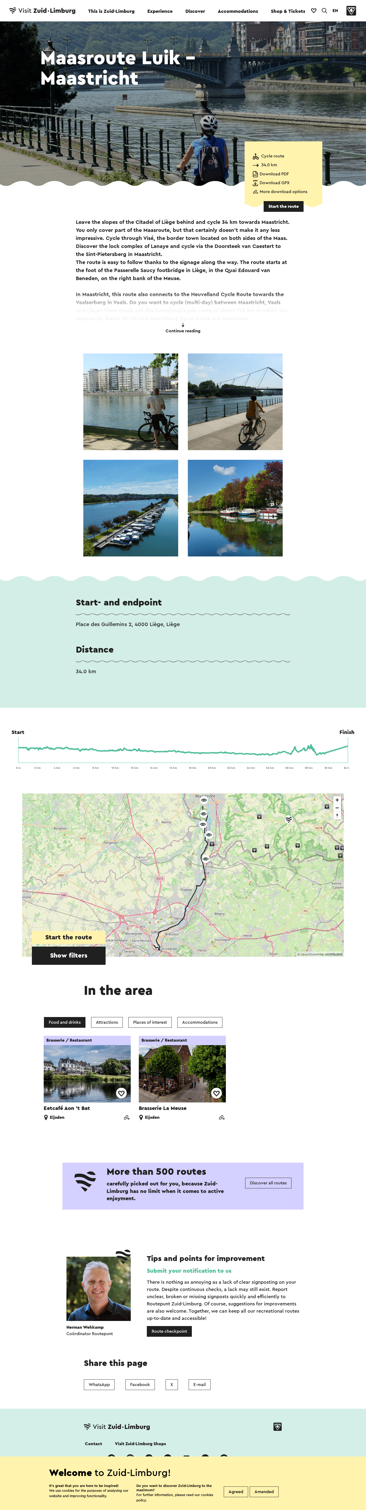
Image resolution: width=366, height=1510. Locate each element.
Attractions (107, 1022)
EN (335, 11)
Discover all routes (268, 1183)
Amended (264, 1492)
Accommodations (238, 11)
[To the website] (126, 1118)
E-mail (199, 1385)
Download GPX (275, 183)
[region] (183, 875)
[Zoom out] (337, 808)
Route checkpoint (169, 1331)
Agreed (236, 1492)
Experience (160, 11)
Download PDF (274, 174)
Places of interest (150, 1022)
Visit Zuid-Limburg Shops (140, 1444)
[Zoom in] (337, 800)
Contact (93, 1444)
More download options (283, 192)
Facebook (140, 1385)
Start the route (283, 206)
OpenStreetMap (312, 954)
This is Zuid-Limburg (111, 11)
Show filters (68, 955)
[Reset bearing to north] (337, 815)
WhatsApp (99, 1385)
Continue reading (183, 331)
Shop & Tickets (288, 11)
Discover (195, 11)
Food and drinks (65, 1022)
